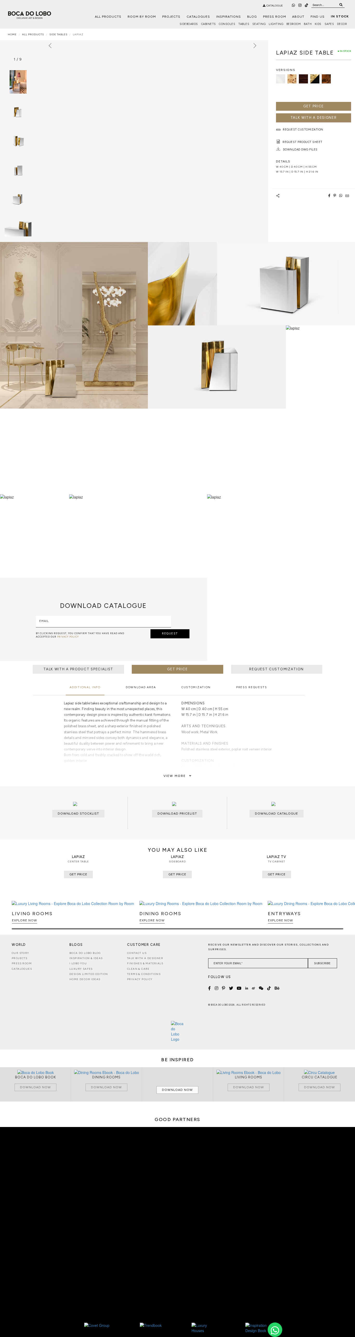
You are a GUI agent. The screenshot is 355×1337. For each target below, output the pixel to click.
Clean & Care (138, 969)
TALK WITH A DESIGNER (314, 118)
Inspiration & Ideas (86, 958)
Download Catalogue (276, 813)
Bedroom (293, 24)
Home (12, 34)
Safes (329, 24)
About (298, 16)
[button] (338, 917)
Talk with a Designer (145, 958)
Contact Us (137, 953)
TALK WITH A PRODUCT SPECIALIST (78, 669)
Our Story (20, 953)
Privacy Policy (140, 979)
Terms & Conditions (144, 974)
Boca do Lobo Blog (85, 953)
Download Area (141, 687)
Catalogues (198, 16)
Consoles (227, 24)
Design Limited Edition (88, 974)
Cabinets (208, 24)
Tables (243, 24)
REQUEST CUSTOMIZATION (276, 669)
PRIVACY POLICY (68, 636)
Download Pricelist (177, 813)
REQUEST (170, 633)
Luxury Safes (81, 969)
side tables (58, 34)
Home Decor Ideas (84, 979)
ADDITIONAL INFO (85, 687)
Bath (308, 24)
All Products (108, 16)
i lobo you (78, 963)
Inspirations (228, 16)
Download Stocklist (78, 813)
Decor (342, 24)
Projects (171, 16)
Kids (318, 24)
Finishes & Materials (145, 963)
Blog (252, 16)
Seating (259, 24)
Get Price (313, 106)
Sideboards (189, 24)
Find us (318, 16)
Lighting (276, 24)
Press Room (274, 16)
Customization (196, 687)
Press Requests (251, 687)
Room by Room (142, 16)
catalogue (274, 5)
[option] (18, 111)
